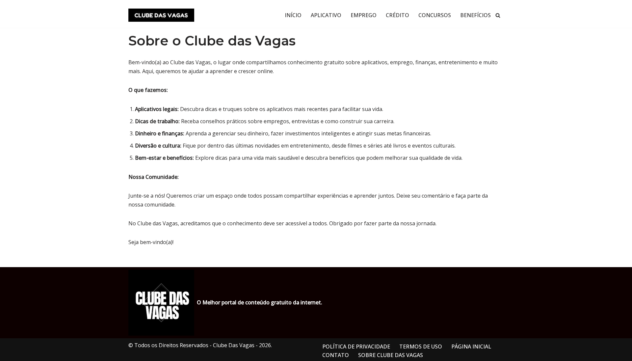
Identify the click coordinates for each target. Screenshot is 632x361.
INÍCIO (293, 15)
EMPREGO (364, 15)
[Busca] (497, 15)
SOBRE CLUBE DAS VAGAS (390, 355)
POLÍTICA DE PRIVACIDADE (356, 346)
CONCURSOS (434, 15)
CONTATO (335, 355)
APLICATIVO (326, 15)
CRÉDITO (397, 15)
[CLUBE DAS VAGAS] (161, 15)
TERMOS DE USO (420, 346)
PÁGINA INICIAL (471, 346)
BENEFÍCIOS (475, 15)
